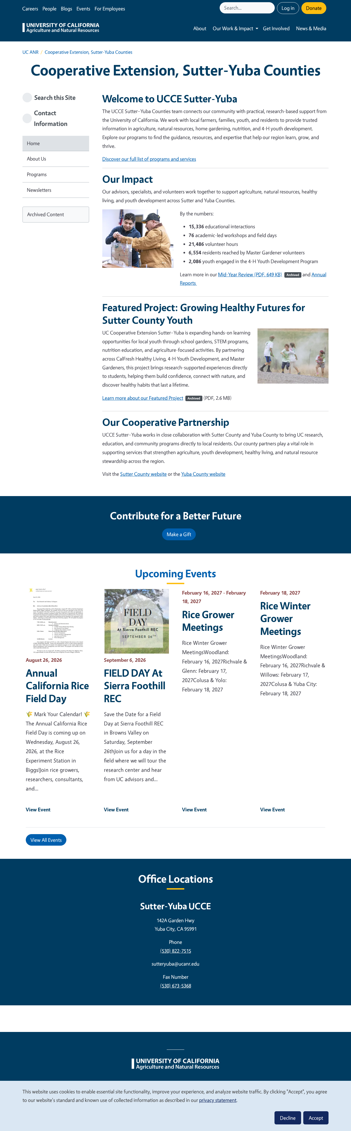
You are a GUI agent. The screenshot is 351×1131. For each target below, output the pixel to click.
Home (33, 143)
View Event (38, 809)
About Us (36, 158)
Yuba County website (203, 474)
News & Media (311, 28)
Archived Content (45, 214)
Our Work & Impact (233, 28)
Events (83, 8)
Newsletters (39, 190)
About (199, 28)
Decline (288, 1118)
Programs (37, 174)
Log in (288, 8)
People (49, 8)
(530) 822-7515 (175, 950)
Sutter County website (143, 474)
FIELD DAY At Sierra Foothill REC (134, 685)
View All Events (46, 840)
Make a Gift (179, 534)
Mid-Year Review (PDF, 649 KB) (258, 274)
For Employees (110, 8)
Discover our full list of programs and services (149, 159)
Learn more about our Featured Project (151, 398)
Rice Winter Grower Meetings (285, 618)
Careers (30, 8)
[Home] (60, 28)
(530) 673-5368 (175, 985)
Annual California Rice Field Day (57, 685)
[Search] (271, 7)
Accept (316, 1118)
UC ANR (30, 52)
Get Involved (276, 28)
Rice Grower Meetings (208, 620)
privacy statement (217, 1100)
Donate (314, 8)
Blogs (66, 8)
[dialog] (175, 1105)
